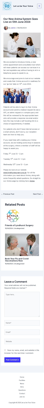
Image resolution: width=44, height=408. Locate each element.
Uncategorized (19, 228)
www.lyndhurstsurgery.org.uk (14, 173)
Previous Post (7, 194)
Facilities (22, 380)
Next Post (38, 194)
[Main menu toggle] (39, 6)
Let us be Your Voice (23, 6)
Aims (22, 387)
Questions (22, 390)
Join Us (22, 397)
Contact (22, 393)
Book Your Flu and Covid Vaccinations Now (17, 259)
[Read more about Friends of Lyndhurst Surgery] (13, 216)
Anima (32, 181)
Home (22, 377)
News (22, 384)
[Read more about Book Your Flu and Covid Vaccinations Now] (22, 245)
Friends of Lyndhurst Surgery (19, 225)
